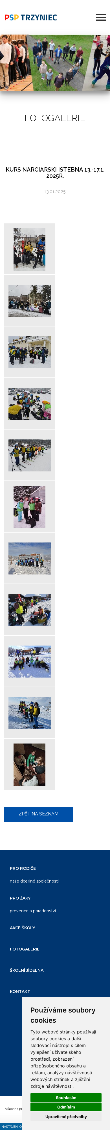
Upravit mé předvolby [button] (66, 1116)
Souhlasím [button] (66, 1097)
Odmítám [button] (66, 1107)
